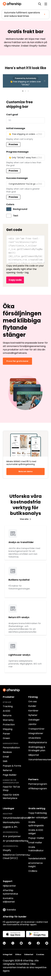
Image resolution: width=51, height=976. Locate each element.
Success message (17, 178)
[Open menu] (45, 4)
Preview (13, 144)
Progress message (17, 151)
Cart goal (12, 114)
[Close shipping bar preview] (44, 81)
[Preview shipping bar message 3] (28, 91)
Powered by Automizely (25, 78)
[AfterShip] (13, 4)
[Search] (39, 4)
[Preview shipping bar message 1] (23, 91)
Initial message (15, 128)
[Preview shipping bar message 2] (25, 91)
